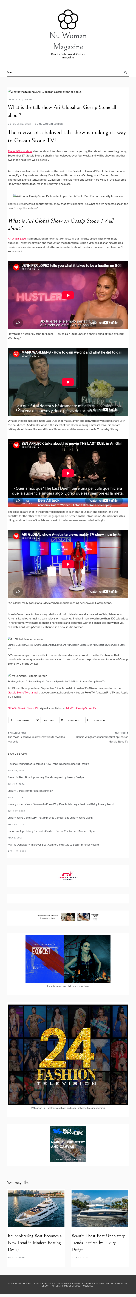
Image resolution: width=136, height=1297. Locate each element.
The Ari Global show (20, 151)
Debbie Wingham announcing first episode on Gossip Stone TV (102, 739)
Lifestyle (14, 99)
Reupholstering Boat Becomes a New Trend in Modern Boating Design (48, 763)
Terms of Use (68, 1286)
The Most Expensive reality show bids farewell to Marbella (36, 739)
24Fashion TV (38, 1108)
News (28, 99)
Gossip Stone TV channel (23, 692)
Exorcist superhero (56, 986)
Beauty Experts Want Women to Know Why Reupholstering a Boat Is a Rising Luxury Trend (61, 804)
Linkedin (99, 720)
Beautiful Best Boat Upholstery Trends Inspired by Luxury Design (46, 777)
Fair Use (55, 1286)
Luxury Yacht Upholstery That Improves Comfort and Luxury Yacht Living (50, 817)
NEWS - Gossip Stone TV (23, 708)
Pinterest (74, 720)
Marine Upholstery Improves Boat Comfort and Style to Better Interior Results (54, 844)
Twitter (49, 720)
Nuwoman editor (51, 124)
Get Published (85, 1286)
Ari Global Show (17, 238)
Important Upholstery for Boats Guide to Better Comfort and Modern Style (51, 831)
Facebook (24, 720)
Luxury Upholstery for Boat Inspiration (30, 790)
